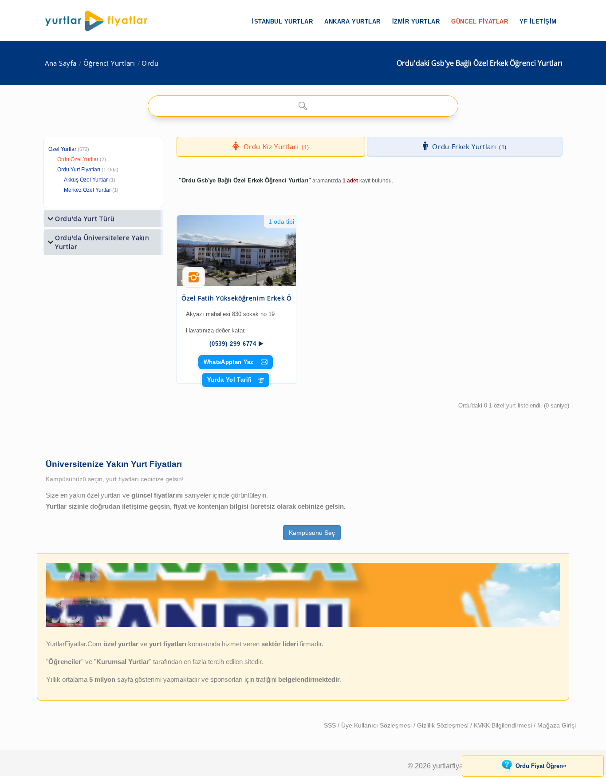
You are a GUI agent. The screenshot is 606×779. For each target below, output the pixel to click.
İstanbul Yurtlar (282, 21)
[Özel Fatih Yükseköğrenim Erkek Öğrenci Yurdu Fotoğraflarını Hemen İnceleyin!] (193, 280)
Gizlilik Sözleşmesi (443, 725)
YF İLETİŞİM (538, 21)
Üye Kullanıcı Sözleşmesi (377, 725)
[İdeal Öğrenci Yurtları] (303, 625)
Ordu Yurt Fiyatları (87, 169)
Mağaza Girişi (556, 725)
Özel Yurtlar (62, 149)
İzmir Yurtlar (416, 21)
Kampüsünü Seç (312, 532)
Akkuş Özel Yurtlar (86, 180)
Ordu (150, 63)
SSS (331, 725)
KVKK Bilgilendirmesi (504, 725)
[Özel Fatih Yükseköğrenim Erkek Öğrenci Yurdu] (236, 250)
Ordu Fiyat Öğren (540, 765)
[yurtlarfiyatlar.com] (100, 21)
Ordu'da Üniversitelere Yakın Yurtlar (102, 242)
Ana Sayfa (61, 63)
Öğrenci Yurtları (109, 63)
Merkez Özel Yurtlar (87, 190)
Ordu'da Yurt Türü (85, 218)
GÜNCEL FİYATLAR (479, 21)
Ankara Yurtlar (352, 21)
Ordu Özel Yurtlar (77, 159)
